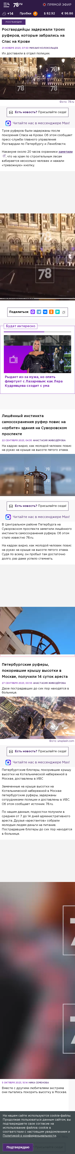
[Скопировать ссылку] (64, 312)
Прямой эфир (59, 4)
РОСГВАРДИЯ (14, 22)
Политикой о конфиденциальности (29, 1135)
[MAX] (33, 312)
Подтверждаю (18, 1147)
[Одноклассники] (51, 312)
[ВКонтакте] (45, 312)
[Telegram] (39, 312)
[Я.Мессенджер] (57, 312)
